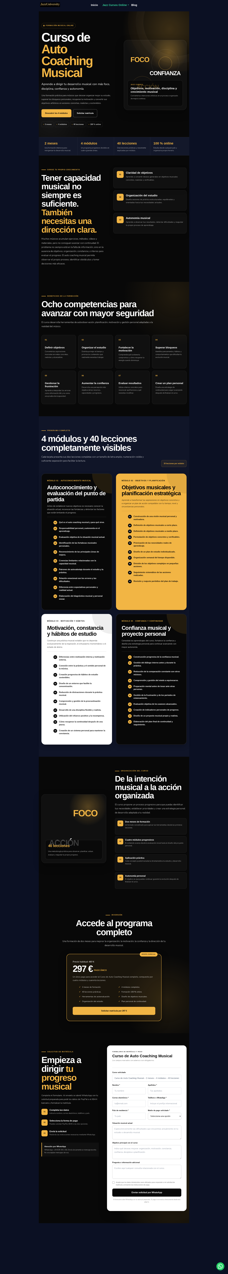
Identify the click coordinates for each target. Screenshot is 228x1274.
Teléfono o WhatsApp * (157, 1098)
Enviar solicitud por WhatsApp (147, 1192)
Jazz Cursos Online (114, 5)
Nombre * (116, 1085)
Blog (134, 5)
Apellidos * (152, 1085)
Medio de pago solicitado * (159, 1110)
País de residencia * (120, 1110)
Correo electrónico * (120, 1098)
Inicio (94, 5)
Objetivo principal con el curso (125, 1143)
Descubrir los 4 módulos (56, 113)
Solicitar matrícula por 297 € (114, 1011)
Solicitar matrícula (85, 113)
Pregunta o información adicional (126, 1162)
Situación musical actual (122, 1123)
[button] (220, 1266)
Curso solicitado (119, 1072)
